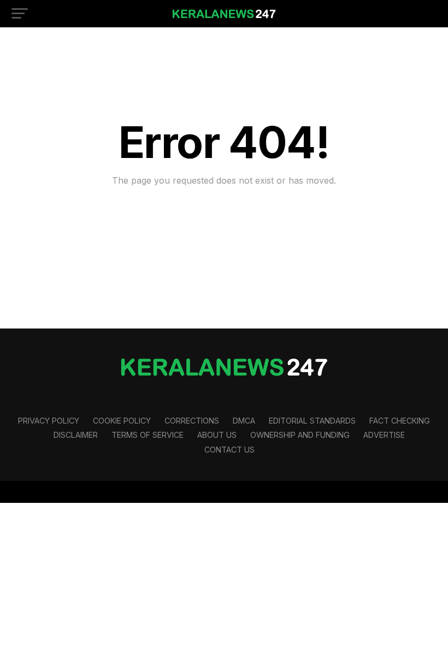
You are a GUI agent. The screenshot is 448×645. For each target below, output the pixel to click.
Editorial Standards (312, 420)
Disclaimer (76, 434)
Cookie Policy (122, 420)
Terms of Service (147, 434)
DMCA (244, 420)
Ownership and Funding (300, 434)
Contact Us (229, 449)
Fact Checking (399, 420)
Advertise (384, 434)
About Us (217, 434)
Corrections (191, 420)
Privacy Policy (48, 420)
